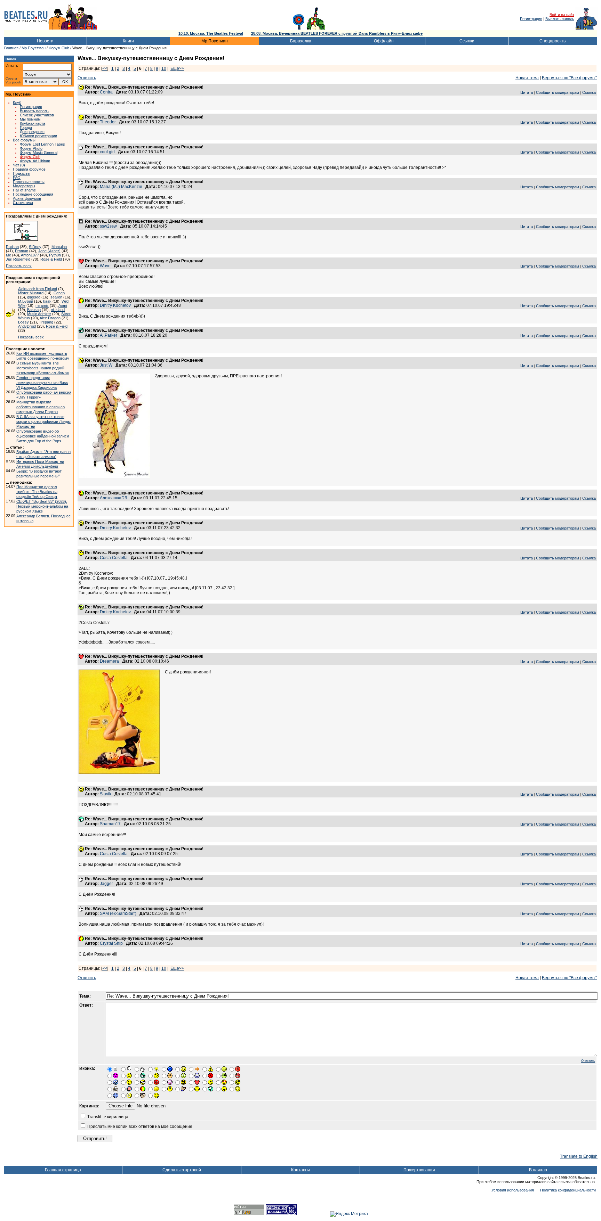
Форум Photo (31, 148)
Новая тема (527, 77)
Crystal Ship (111, 943)
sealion (56, 297)
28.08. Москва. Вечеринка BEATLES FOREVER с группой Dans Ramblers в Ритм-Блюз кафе (337, 33)
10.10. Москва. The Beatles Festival (210, 33)
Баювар (34, 310)
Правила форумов (29, 169)
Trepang (46, 322)
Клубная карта (32, 123)
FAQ (17, 177)
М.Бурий (25, 301)
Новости (45, 41)
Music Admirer (39, 314)
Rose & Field (51, 259)
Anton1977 (30, 255)
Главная (11, 48)
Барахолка (300, 41)
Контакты (300, 1169)
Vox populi (13, 82)
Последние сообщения (33, 194)
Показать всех (19, 266)
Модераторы (24, 186)
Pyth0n (55, 255)
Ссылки (466, 41)
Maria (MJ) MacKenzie (121, 186)
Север (59, 293)
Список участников (37, 115)
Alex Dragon (50, 318)
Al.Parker (108, 335)
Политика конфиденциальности (568, 1190)
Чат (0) (19, 165)
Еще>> (177, 68)
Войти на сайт (562, 15)
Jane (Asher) (49, 251)
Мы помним (30, 119)
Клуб (17, 102)
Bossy (23, 322)
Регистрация (531, 19)
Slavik (105, 794)
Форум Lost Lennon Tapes (42, 144)
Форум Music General (38, 152)
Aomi (62, 305)
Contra (106, 92)
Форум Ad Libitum (35, 161)
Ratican (12, 247)
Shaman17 (110, 823)
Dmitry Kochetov (115, 305)
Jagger (106, 883)
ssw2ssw (108, 226)
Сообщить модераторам (557, 92)
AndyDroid (27, 326)
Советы (11, 78)
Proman (21, 251)
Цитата (526, 92)
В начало (538, 1169)
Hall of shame (24, 190)
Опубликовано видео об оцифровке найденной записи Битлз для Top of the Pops (42, 436)
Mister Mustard (30, 293)
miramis (42, 305)
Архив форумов (27, 198)
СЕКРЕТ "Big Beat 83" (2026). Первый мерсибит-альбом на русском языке (42, 506)
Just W (106, 365)
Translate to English (579, 1156)
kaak (47, 301)
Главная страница (63, 1169)
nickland (58, 310)
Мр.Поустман (214, 41)
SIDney (35, 247)
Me (8, 255)
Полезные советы (29, 182)
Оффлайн (384, 41)
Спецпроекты (553, 41)
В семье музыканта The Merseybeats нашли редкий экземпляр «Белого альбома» (42, 368)
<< (104, 68)
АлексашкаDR (114, 497)
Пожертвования (419, 1169)
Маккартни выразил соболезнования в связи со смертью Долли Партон (40, 407)
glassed (33, 297)
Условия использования (512, 1190)
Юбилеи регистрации (38, 136)
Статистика (23, 202)
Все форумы (24, 140)
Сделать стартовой (181, 1169)
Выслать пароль (559, 19)
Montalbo (59, 247)
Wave (105, 265)
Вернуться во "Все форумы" (569, 77)
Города (26, 127)
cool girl (107, 151)
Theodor (108, 122)
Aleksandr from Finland (37, 289)
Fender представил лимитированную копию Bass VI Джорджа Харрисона (42, 383)
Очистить (588, 1061)
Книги (128, 41)
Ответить (87, 77)
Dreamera (109, 661)
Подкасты (21, 173)
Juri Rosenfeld (18, 259)
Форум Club (59, 48)
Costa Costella (114, 557)
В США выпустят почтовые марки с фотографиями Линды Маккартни (43, 421)
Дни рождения (32, 132)
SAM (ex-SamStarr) (118, 913)
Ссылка (589, 92)
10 (163, 68)
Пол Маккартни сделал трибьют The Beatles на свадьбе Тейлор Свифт (36, 492)
